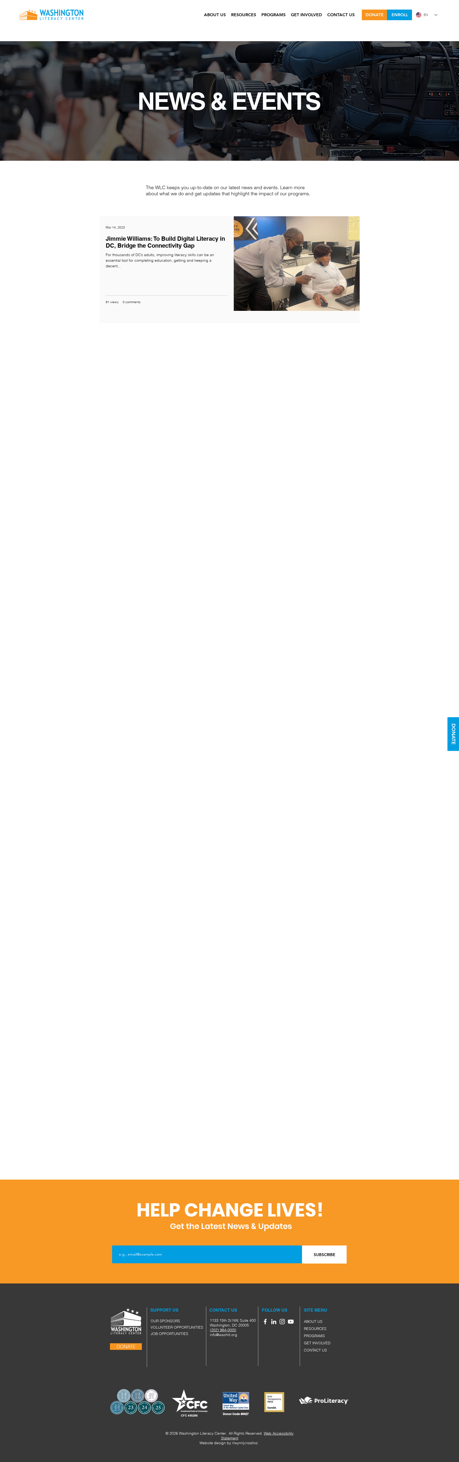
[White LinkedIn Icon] (273, 1321)
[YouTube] (290, 1321)
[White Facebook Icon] (265, 1321)
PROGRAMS (314, 1335)
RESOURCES (315, 1328)
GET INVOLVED (317, 1343)
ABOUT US (313, 1321)
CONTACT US (315, 1350)
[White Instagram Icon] (282, 1321)
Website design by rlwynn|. (228, 1442)
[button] (310, 1310)
